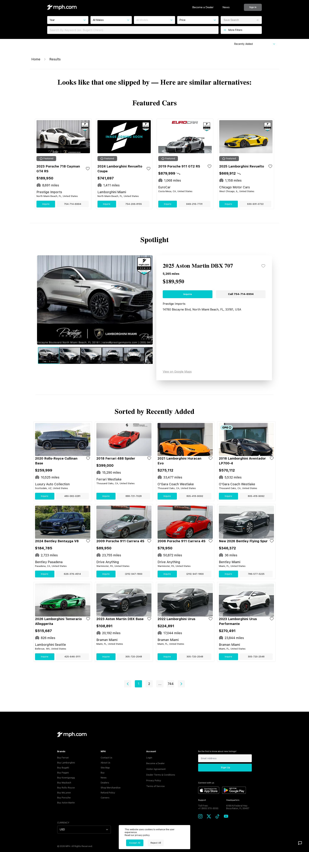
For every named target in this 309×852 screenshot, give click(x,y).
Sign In (252, 7)
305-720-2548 (133, 656)
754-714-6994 (72, 204)
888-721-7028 (134, 496)
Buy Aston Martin (66, 802)
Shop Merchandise (111, 787)
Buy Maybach (64, 782)
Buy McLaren (64, 792)
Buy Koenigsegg (66, 777)
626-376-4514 (72, 574)
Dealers (105, 782)
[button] (127, 683)
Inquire (46, 204)
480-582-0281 (72, 496)
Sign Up (225, 767)
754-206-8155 (133, 204)
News (226, 7)
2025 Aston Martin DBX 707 (198, 266)
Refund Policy (108, 792)
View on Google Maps (177, 371)
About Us (105, 762)
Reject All (156, 842)
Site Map (105, 767)
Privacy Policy (153, 780)
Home (35, 59)
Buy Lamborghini (66, 762)
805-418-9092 (195, 496)
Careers (105, 797)
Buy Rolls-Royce (66, 787)
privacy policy (142, 835)
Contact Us (106, 757)
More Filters (235, 30)
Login (149, 757)
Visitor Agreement (156, 769)
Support (202, 800)
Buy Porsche (64, 797)
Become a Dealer (203, 7)
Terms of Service (155, 786)
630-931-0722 (255, 204)
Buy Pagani (63, 772)
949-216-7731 (194, 204)
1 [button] (138, 684)
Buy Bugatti (63, 767)
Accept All (134, 842)
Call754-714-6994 (241, 294)
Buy (103, 772)
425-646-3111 (72, 656)
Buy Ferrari (63, 757)
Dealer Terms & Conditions (160, 775)
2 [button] (149, 684)
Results (55, 59)
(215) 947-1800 (133, 574)
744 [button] (171, 684)
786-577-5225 (256, 574)
